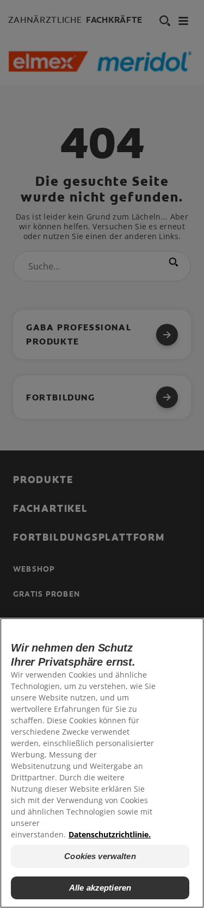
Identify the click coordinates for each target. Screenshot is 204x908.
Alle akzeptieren (100, 887)
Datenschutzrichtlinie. (110, 834)
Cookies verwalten (100, 856)
